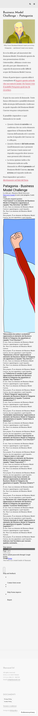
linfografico (14, 710)
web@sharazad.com (13, 679)
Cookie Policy (8, 701)
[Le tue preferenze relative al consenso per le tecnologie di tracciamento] (27, 712)
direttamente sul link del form (15, 180)
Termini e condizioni (9, 706)
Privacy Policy (8, 699)
